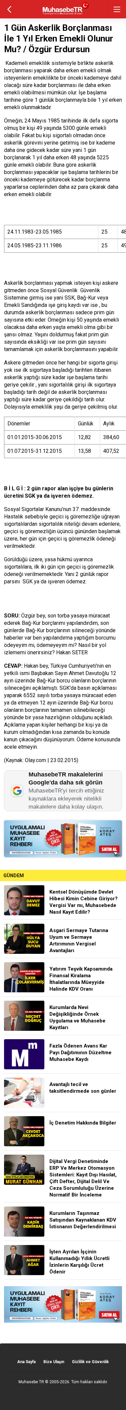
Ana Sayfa (26, 1361)
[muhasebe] (63, 15)
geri (9, 9)
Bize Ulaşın (53, 1361)
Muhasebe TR (31, 1382)
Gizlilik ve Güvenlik (90, 1361)
